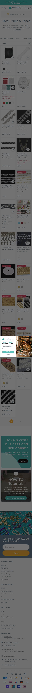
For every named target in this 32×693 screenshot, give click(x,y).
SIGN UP (8, 351)
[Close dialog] (31, 336)
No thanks (8, 354)
